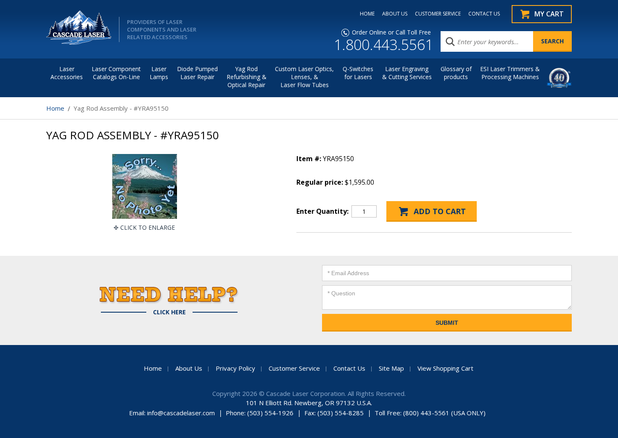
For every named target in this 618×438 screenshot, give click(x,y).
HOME (367, 13)
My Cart (549, 14)
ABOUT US (394, 13)
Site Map (391, 368)
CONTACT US (484, 13)
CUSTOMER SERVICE (438, 13)
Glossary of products (456, 73)
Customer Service (294, 368)
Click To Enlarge (147, 227)
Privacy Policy (235, 368)
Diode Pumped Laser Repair (197, 73)
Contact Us (349, 368)
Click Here (169, 312)
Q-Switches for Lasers (358, 73)
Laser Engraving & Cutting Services (407, 73)
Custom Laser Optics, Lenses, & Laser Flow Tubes (304, 77)
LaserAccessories (66, 73)
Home (55, 108)
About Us (188, 368)
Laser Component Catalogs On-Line (116, 73)
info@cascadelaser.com (181, 413)
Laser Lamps (159, 73)
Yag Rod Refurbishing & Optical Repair (247, 77)
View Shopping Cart (445, 368)
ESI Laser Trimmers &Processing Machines (510, 73)
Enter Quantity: (322, 211)
